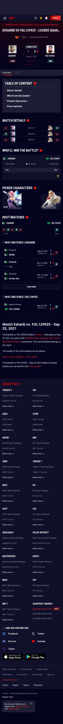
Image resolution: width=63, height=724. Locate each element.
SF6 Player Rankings (41, 396)
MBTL (5, 580)
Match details (14, 90)
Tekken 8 (7, 390)
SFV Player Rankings (41, 585)
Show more (6, 406)
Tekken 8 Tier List (9, 401)
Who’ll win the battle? (18, 95)
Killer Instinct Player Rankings (45, 538)
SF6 (34, 390)
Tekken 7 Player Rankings (43, 467)
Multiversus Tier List (10, 567)
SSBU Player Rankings (11, 467)
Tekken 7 (39, 334)
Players (16, 685)
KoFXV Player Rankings (42, 562)
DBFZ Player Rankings (11, 491)
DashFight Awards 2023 (42, 614)
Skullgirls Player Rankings (12, 538)
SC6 (34, 508)
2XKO (4, 413)
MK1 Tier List (38, 448)
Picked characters (17, 101)
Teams (26, 685)
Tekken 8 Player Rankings (12, 396)
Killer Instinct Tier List (41, 543)
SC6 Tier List (38, 519)
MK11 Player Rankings (11, 609)
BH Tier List (37, 496)
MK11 (5, 603)
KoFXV (36, 556)
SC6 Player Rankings (41, 514)
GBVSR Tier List (8, 448)
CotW (35, 413)
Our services (22, 675)
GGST (4, 508)
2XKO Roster (7, 419)
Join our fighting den (16, 628)
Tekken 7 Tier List (40, 472)
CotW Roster (38, 425)
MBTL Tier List (8, 591)
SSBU (4, 461)
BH (34, 485)
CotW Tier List (38, 419)
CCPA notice (7, 675)
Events (5, 685)
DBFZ (4, 485)
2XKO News (7, 425)
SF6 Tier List (37, 401)
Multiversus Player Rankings (13, 562)
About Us (51, 675)
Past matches (14, 106)
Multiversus (8, 556)
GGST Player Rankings (11, 514)
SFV (34, 580)
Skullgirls (7, 532)
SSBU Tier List (8, 472)
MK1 (35, 437)
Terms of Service (9, 669)
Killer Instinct (41, 532)
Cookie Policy (41, 669)
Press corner (37, 675)
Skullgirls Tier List (9, 543)
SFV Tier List (38, 591)
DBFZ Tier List (8, 496)
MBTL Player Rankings (11, 585)
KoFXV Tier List (39, 567)
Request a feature (9, 680)
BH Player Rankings (40, 491)
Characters (38, 685)
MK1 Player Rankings (41, 443)
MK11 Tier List (8, 614)
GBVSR (5, 437)
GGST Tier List (8, 519)
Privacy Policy (26, 669)
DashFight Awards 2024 (42, 609)
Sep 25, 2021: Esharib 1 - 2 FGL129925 (19, 357)
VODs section (35, 366)
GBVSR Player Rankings (12, 443)
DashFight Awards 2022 (42, 618)
